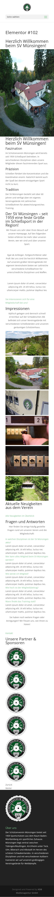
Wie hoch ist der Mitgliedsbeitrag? (21, 587)
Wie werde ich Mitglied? (17, 573)
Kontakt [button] (9, 633)
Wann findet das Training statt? (20, 601)
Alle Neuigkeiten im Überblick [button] (19, 515)
